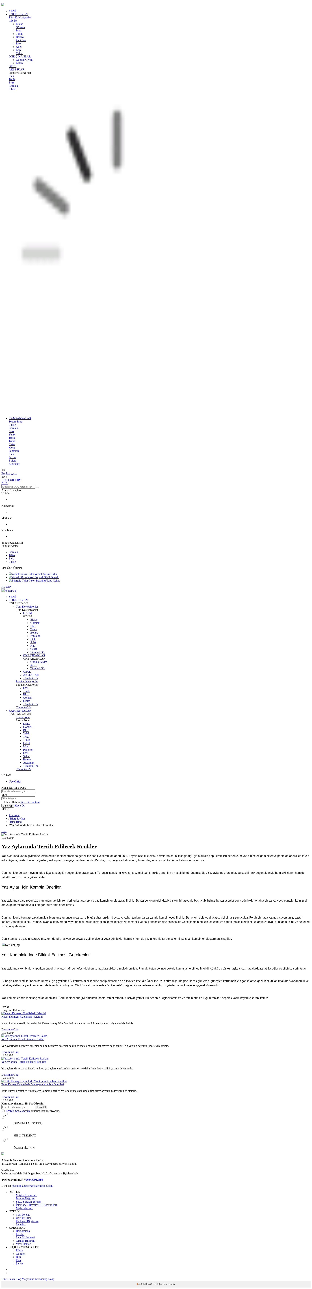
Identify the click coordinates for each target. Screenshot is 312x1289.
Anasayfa (14, 815)
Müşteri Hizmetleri (26, 1195)
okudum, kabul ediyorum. (33, 1110)
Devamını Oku (9, 1029)
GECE (12, 66)
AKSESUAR (16, 69)
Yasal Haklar (23, 1243)
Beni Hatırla (13, 802)
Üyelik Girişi (23, 1217)
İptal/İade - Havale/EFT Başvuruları (36, 1204)
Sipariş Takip (46, 1279)
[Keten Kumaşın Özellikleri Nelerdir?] (23, 1013)
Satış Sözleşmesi (25, 1237)
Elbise (19, 23)
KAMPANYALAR (20, 418)
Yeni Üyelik (23, 1214)
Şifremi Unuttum (30, 802)
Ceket (19, 53)
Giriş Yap (7, 805)
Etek (18, 43)
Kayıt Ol (20, 805)
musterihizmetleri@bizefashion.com (32, 1185)
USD (4, 479)
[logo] (156, 5)
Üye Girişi (15, 781)
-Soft (140, 1284)
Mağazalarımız (24, 1208)
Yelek (12, 434)
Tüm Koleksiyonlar (20, 17)
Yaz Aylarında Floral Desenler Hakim (22, 1039)
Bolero (20, 36)
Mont (12, 447)
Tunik (19, 33)
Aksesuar (14, 463)
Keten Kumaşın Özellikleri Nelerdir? (22, 1016)
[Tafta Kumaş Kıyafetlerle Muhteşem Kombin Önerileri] (34, 1081)
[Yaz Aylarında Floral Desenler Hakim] (24, 1035)
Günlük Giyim (24, 59)
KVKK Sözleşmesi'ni (18, 1110)
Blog (18, 1279)
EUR (11, 479)
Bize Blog (16, 821)
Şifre (4, 794)
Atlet (18, 46)
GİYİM (13, 20)
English (5, 473)
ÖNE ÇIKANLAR (20, 56)
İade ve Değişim (25, 1198)
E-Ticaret (147, 1284)
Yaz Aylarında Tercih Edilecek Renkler (23, 1061)
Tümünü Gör (37, 652)
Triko (12, 437)
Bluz (18, 30)
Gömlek (20, 27)
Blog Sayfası (17, 818)
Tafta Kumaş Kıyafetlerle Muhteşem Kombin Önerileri (32, 1084)
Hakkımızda (23, 1230)
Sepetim (20, 1224)
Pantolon (21, 40)
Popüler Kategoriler (27, 681)
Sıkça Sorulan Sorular (28, 1201)
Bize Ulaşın (8, 1279)
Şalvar (12, 457)
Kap (18, 50)
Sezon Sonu (15, 421)
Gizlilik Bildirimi (25, 1240)
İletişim (20, 1234)
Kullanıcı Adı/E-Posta (13, 787)
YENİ (12, 10)
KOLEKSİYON (18, 14)
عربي (14, 473)
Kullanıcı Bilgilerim (27, 1221)
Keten (19, 63)
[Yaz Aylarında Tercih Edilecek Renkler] (25, 1058)
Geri (3, 831)
